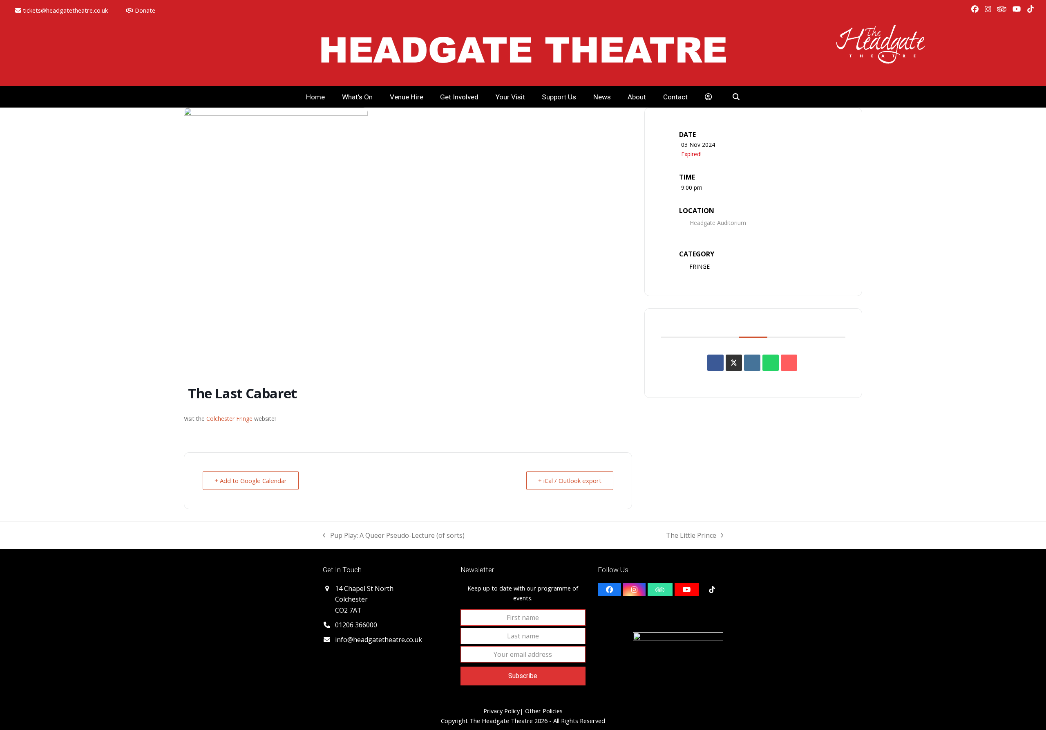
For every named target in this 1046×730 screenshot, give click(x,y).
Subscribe (522, 676)
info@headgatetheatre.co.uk (378, 639)
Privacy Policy (501, 711)
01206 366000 (356, 624)
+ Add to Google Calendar (251, 480)
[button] (736, 97)
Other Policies (543, 711)
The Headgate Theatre (501, 721)
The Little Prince (691, 536)
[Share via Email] (789, 363)
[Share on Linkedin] (752, 363)
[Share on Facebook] (715, 363)
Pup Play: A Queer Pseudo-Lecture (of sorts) (394, 536)
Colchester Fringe (229, 418)
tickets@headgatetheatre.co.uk (65, 10)
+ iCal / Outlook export (569, 480)
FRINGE (699, 266)
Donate (144, 10)
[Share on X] (734, 363)
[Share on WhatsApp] (770, 363)
